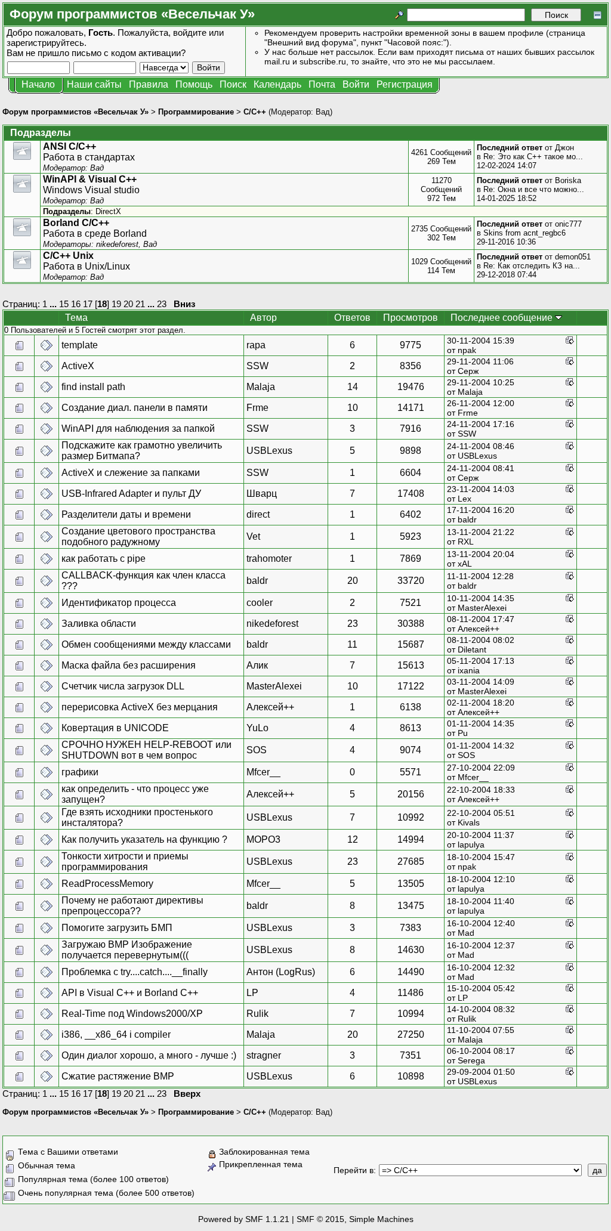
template (79, 345)
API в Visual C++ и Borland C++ (129, 993)
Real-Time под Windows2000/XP (132, 1014)
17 (87, 304)
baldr (467, 519)
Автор (263, 318)
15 (64, 304)
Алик (257, 665)
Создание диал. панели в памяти (134, 408)
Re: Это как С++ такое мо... (533, 156)
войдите (189, 32)
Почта (321, 84)
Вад (323, 111)
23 (161, 304)
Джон (564, 147)
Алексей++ (478, 628)
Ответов (352, 318)
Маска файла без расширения (128, 665)
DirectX (108, 211)
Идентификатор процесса (118, 603)
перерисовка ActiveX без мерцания (139, 707)
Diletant (472, 649)
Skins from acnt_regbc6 (524, 232)
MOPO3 (263, 839)
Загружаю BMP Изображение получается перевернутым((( (126, 949)
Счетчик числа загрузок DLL (122, 686)
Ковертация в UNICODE (115, 728)
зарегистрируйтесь (45, 43)
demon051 (573, 256)
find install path (93, 387)
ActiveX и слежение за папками (130, 473)
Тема (76, 318)
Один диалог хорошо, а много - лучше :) (148, 1055)
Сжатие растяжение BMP (117, 1076)
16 (76, 304)
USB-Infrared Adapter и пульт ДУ (131, 493)
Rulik (257, 1014)
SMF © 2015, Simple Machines (355, 1219)
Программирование (196, 111)
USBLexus (269, 451)
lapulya (471, 844)
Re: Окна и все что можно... (533, 189)
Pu (463, 733)
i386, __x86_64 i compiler (116, 1034)
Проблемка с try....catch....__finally (134, 972)
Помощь (193, 84)
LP (252, 993)
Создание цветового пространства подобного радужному (138, 536)
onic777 (568, 223)
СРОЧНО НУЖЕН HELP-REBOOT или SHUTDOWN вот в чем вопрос (146, 750)
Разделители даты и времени (126, 514)
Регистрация (405, 84)
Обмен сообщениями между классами (146, 644)
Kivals (469, 822)
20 (128, 304)
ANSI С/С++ (69, 146)
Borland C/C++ (76, 223)
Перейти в (354, 1170)
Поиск (233, 84)
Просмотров (410, 318)
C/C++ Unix (68, 255)
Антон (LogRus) (280, 972)
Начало (38, 84)
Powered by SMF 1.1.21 (243, 1219)
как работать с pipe (103, 558)
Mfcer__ (263, 772)
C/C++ (254, 111)
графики (79, 772)
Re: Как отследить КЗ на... (531, 265)
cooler (259, 603)
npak (467, 350)
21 (140, 304)
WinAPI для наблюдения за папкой (138, 428)
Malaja (260, 387)
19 (116, 304)
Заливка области (98, 623)
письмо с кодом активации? (129, 53)
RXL (466, 541)
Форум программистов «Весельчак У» (75, 111)
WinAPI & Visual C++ (90, 179)
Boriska (568, 180)
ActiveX (77, 366)
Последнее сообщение (502, 318)
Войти (355, 84)
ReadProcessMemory (107, 884)
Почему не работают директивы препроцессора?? (132, 905)
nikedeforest (117, 244)
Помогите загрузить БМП (116, 928)
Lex (464, 498)
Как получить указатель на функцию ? (144, 839)
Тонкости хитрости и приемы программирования (125, 861)
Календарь (277, 84)
